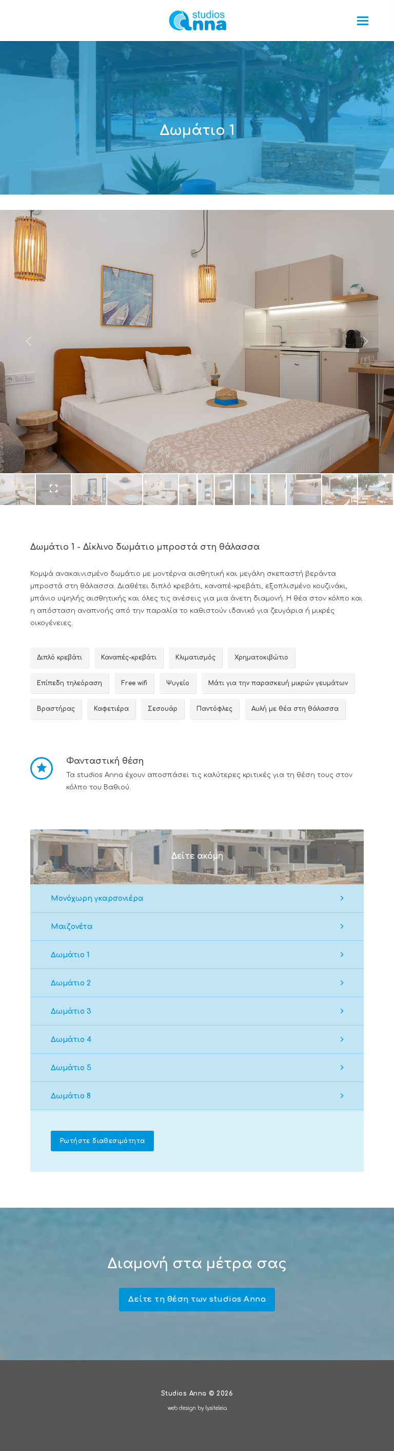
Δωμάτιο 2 (71, 983)
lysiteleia (216, 1408)
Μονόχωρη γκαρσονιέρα (97, 898)
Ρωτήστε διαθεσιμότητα (102, 1141)
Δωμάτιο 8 (71, 1096)
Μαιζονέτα (72, 927)
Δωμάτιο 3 (71, 1011)
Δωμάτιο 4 (71, 1039)
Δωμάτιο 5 (71, 1068)
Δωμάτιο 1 (70, 955)
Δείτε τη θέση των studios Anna (197, 1299)
